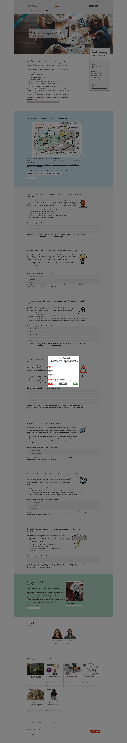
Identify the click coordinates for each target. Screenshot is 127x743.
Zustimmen (76, 383)
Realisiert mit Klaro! (75, 385)
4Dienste (53, 369)
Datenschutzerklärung (52, 364)
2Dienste (53, 372)
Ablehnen (51, 383)
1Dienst (52, 376)
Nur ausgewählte (63, 383)
